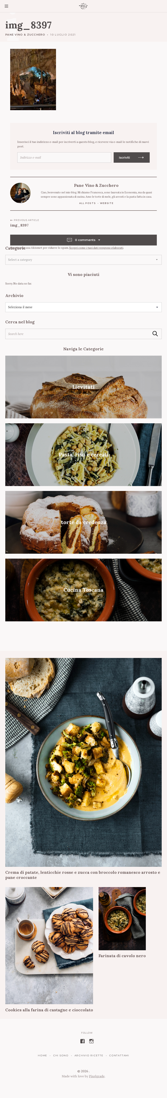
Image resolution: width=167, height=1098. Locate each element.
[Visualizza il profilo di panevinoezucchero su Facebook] (82, 1041)
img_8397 (19, 225)
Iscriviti (124, 157)
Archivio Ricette (89, 1055)
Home (42, 1055)
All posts (87, 203)
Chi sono (61, 1055)
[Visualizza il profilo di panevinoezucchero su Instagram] (91, 1041)
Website (107, 203)
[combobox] (83, 260)
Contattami (119, 1055)
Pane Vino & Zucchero (25, 34)
